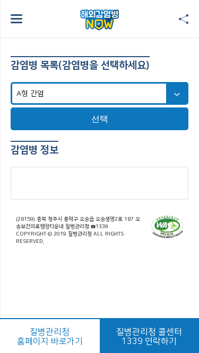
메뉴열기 (16, 18)
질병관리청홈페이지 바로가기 (50, 336)
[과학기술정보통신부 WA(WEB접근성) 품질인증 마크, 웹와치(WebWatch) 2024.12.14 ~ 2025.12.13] (167, 226)
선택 (99, 118)
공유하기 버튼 (183, 19)
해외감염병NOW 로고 (99, 19)
